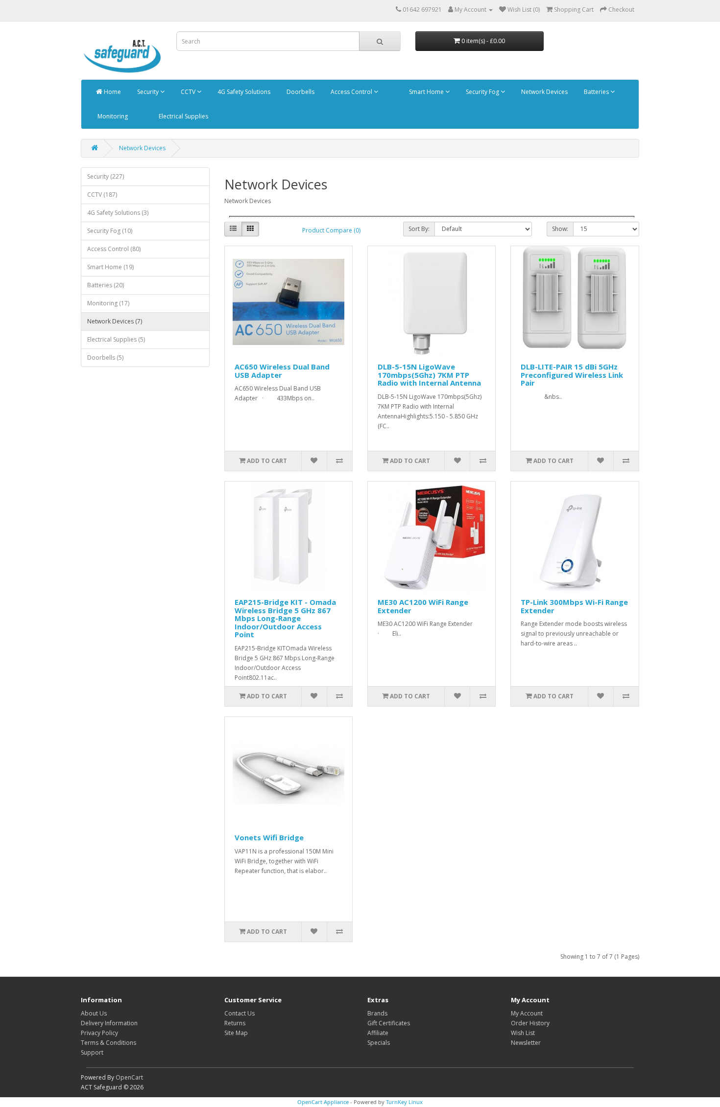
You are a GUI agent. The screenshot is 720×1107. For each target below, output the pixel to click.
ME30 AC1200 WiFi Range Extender (423, 606)
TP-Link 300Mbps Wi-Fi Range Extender (574, 606)
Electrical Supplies (182, 116)
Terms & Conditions (108, 1042)
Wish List (523, 1033)
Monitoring (112, 116)
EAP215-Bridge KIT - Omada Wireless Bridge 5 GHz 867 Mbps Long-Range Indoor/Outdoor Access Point (285, 618)
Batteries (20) (105, 285)
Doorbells (299, 92)
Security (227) (105, 176)
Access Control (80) (114, 249)
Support (92, 1052)
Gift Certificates (388, 1023)
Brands (377, 1013)
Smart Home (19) (110, 267)
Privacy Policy (99, 1033)
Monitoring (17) (108, 303)
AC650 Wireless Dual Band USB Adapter (282, 371)
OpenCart (129, 1077)
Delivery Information (109, 1023)
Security (148, 92)
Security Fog (482, 92)
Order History (530, 1023)
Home (111, 92)
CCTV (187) (102, 194)
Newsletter (526, 1042)
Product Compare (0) (331, 230)
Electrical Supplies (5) (116, 339)
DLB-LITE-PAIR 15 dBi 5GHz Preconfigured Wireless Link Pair (572, 375)
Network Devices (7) (114, 321)
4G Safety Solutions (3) (117, 212)
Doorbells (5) (105, 357)
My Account (527, 1013)
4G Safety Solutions (243, 92)
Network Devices (544, 92)
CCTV (188, 92)
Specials (378, 1042)
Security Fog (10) (109, 231)
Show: (560, 229)
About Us (94, 1013)
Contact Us (239, 1013)
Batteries (596, 92)
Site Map (236, 1033)
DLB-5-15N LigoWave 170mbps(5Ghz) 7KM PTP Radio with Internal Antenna (429, 375)
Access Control (351, 92)
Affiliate (377, 1033)
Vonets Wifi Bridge (269, 837)
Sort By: (419, 229)
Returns (234, 1023)
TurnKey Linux (404, 1102)
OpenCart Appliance (323, 1102)
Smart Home (426, 92)
